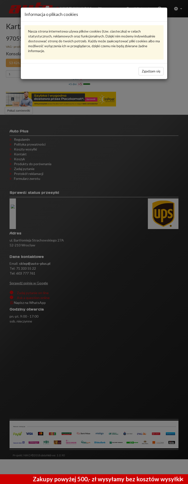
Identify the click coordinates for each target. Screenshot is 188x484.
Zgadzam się (151, 71)
